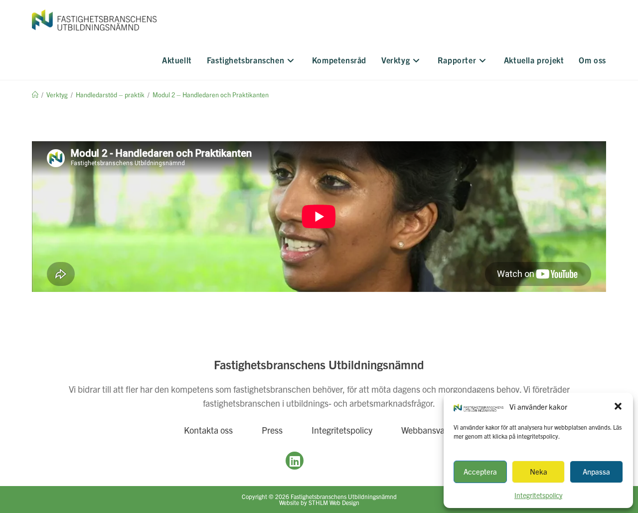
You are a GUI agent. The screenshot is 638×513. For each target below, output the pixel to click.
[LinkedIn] (295, 461)
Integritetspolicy (342, 430)
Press (272, 430)
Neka (538, 471)
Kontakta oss (208, 430)
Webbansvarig (427, 430)
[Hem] (35, 94)
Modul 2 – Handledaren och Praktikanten (211, 94)
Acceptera (480, 471)
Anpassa (596, 471)
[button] (618, 406)
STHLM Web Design (334, 502)
